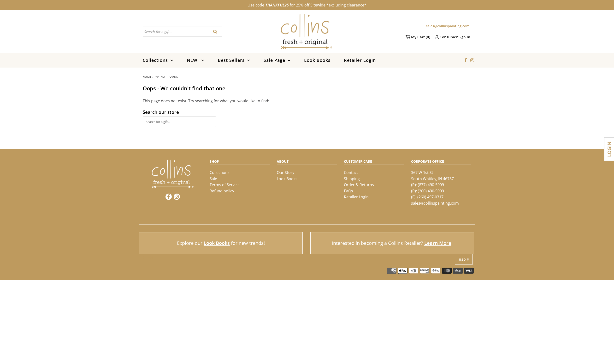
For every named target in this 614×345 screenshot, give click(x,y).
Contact (351, 172)
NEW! (193, 60)
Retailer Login (360, 60)
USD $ (464, 259)
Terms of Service (225, 184)
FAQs (348, 191)
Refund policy (222, 191)
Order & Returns (359, 184)
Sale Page (274, 60)
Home (147, 76)
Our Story (285, 172)
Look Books (317, 60)
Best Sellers (231, 60)
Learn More (437, 243)
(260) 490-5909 (431, 191)
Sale (213, 178)
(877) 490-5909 (431, 184)
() (420, 36)
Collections (155, 60)
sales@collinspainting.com (447, 26)
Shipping (352, 178)
